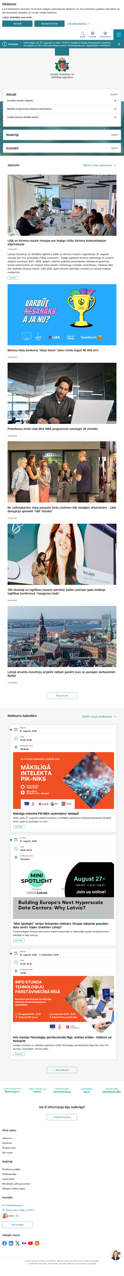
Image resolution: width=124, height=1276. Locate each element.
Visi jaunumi (62, 695)
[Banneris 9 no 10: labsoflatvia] (62, 1090)
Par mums (7, 1152)
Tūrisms (13, 278)
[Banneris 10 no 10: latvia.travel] (87, 1090)
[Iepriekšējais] (6, 1090)
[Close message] (119, 44)
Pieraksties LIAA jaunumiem (16, 1183)
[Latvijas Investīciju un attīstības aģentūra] (19, 34)
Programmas (9, 1147)
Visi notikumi (62, 1070)
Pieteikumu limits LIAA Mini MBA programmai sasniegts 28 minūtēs (53, 429)
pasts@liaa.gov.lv (14, 1205)
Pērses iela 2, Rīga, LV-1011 (20, 1210)
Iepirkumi (7, 1143)
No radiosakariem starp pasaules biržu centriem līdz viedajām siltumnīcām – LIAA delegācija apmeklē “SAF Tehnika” (62, 509)
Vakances (7, 1138)
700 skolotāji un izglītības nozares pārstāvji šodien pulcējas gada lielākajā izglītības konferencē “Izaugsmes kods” (56, 591)
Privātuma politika (11, 1169)
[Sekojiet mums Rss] (37, 1243)
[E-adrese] (8, 1215)
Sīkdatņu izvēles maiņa (13, 1188)
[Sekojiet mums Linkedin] (11, 1243)
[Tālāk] (118, 1090)
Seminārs (19, 827)
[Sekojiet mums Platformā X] (17, 1243)
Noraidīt (17, 23)
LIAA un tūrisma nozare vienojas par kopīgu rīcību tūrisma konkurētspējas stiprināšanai (57, 242)
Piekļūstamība (9, 1174)
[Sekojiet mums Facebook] (4, 1243)
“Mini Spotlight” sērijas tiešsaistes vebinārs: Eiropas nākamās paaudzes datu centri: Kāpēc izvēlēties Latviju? (60, 925)
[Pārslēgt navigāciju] (118, 34)
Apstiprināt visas (49, 23)
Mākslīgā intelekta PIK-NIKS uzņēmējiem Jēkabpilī (46, 813)
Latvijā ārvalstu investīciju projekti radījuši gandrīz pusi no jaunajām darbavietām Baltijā (61, 673)
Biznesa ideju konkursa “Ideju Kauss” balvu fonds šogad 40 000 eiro (53, 350)
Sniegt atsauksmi (62, 1117)
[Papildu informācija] (17, 1216)
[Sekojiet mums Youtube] (30, 1243)
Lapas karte (8, 1179)
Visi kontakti (17, 1224)
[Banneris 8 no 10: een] (37, 1090)
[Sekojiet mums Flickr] (24, 1243)
